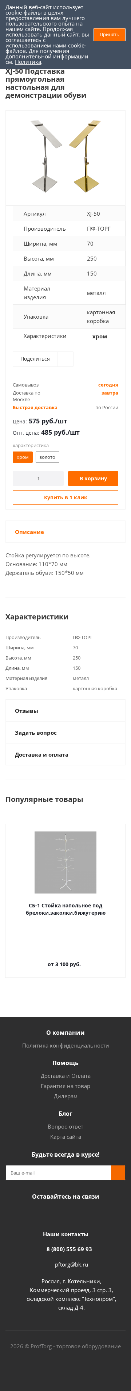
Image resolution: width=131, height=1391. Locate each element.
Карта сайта (65, 1136)
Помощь (65, 1063)
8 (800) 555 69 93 (69, 1249)
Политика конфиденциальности (65, 1045)
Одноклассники (54, 1213)
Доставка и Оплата (66, 1075)
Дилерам (66, 1096)
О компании (65, 1033)
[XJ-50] (65, 156)
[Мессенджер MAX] (73, 1213)
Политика (28, 61)
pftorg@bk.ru (71, 1264)
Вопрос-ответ (65, 1126)
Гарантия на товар (65, 1086)
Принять (109, 34)
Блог (65, 1114)
